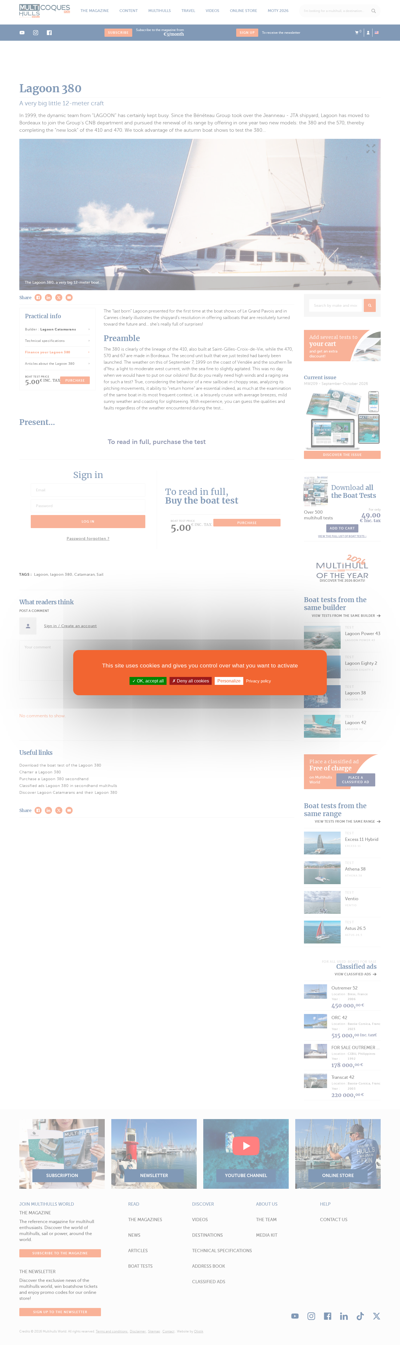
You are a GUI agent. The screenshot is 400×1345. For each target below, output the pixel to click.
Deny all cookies (192, 680)
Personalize (229, 680)
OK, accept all (150, 680)
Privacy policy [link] (258, 680)
